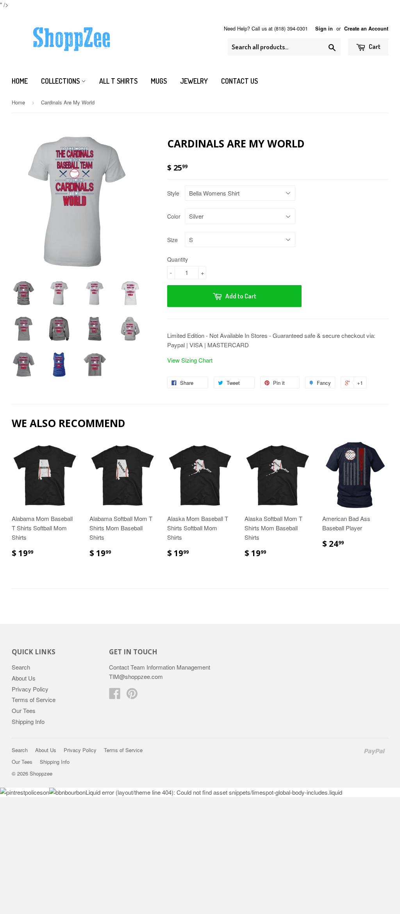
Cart (374, 46)
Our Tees (24, 710)
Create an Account (366, 28)
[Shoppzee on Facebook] (115, 695)
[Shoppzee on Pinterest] (132, 695)
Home (20, 81)
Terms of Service (33, 699)
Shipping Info (28, 721)
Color (173, 216)
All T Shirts (118, 81)
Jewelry (194, 81)
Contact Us (239, 81)
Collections (61, 81)
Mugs (159, 81)
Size (172, 240)
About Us (24, 678)
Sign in (324, 28)
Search (21, 667)
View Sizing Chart (189, 360)
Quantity (177, 259)
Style (173, 193)
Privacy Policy (30, 689)
